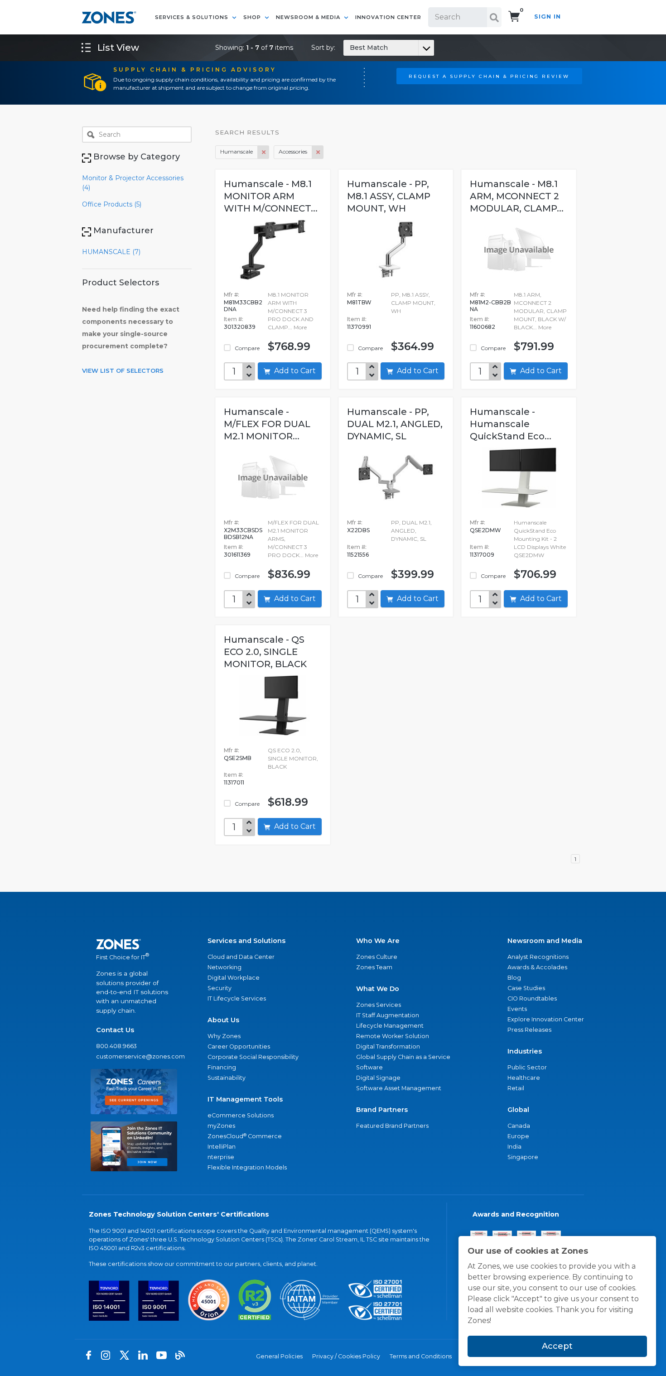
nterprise (221, 1157)
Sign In (547, 16)
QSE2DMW (485, 530)
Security (220, 988)
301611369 (237, 554)
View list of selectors (123, 370)
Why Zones (224, 1036)
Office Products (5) (111, 204)
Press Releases (529, 1029)
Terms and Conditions (421, 1356)
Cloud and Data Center (241, 956)
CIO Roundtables (532, 998)
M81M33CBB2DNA (243, 306)
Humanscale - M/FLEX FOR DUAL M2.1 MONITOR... (267, 424)
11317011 (234, 782)
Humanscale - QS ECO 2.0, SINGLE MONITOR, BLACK (265, 651)
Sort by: (349, 47)
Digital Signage (378, 1077)
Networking (224, 967)
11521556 (358, 554)
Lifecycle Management (390, 1025)
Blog (514, 977)
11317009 (482, 554)
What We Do (377, 989)
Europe (518, 1136)
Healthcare (523, 1077)
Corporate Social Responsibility (253, 1057)
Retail (515, 1088)
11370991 (359, 326)
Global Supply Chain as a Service (403, 1057)
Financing (222, 1067)
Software (369, 1067)
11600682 (482, 326)
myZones (221, 1125)
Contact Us (115, 1030)
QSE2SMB (237, 758)
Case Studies (526, 988)
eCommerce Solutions (241, 1115)
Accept (557, 1346)
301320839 (240, 326)
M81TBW (359, 302)
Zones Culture (376, 956)
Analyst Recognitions (538, 956)
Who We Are (378, 941)
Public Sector (527, 1067)
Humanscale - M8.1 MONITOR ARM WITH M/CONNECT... (271, 196)
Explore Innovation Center (545, 1019)
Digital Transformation (388, 1046)
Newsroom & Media (309, 17)
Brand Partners (382, 1110)
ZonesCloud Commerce (245, 1136)
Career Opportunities (239, 1046)
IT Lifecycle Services (237, 998)
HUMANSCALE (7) (111, 252)
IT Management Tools (245, 1099)
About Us (223, 1020)
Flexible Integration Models (247, 1167)
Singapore (522, 1157)
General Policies (279, 1356)
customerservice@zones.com (134, 1056)
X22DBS (358, 530)
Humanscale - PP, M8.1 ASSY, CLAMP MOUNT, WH (388, 196)
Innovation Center (388, 17)
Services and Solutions (246, 941)
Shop (253, 17)
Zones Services (378, 1004)
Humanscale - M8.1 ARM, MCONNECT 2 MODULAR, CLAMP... (517, 196)
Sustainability (227, 1077)
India (514, 1146)
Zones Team (374, 967)
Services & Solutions (192, 17)
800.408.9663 (116, 1046)
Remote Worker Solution (392, 1036)
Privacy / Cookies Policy (346, 1356)
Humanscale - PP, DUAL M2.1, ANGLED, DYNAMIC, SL (395, 424)
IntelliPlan (222, 1146)
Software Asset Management (398, 1088)
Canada (518, 1125)
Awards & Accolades (537, 967)
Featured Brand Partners (392, 1125)
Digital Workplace (234, 977)
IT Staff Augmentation (387, 1015)
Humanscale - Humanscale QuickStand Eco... (510, 424)
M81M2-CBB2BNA (490, 306)
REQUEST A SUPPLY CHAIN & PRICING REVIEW (489, 76)
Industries (524, 1051)
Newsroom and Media (544, 941)
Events (517, 1009)
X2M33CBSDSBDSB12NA (243, 533)
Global (518, 1110)
